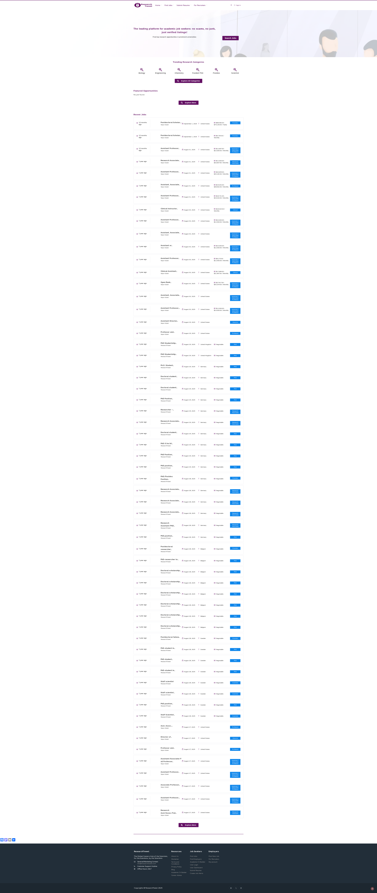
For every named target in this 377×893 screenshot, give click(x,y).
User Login (194, 865)
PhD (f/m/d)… (167, 443)
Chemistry (179, 73)
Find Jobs (168, 5)
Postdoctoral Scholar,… (171, 122)
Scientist (235, 73)
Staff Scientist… (168, 715)
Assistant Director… (169, 321)
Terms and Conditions (175, 863)
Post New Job (214, 856)
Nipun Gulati (165, 125)
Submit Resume (183, 5)
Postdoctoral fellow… (170, 637)
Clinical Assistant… (169, 271)
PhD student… (167, 659)
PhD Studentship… (169, 343)
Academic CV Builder (179, 872)
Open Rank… (166, 282)
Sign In (238, 5)
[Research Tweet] (143, 5)
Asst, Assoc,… (167, 726)
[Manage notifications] (372, 888)
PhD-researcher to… (170, 559)
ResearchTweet (166, 345)
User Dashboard (196, 868)
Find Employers (196, 859)
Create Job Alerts (196, 873)
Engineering (160, 73)
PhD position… (167, 466)
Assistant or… (166, 245)
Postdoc (216, 73)
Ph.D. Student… (167, 365)
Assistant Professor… (170, 148)
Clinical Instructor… (169, 209)
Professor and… (168, 332)
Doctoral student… (169, 376)
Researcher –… (167, 410)
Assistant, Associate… (170, 185)
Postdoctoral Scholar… (171, 135)
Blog (173, 870)
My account (213, 862)
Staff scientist (167, 681)
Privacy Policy (176, 867)
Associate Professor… (170, 785)
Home (157, 5)
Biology (142, 73)
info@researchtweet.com (146, 864)
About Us (174, 856)
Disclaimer (175, 859)
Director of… (166, 737)
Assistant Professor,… (170, 308)
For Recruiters (199, 5)
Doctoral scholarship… (171, 570)
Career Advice (176, 875)
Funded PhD (197, 73)
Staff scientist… (168, 693)
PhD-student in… (168, 648)
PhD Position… (167, 399)
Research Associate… (170, 160)
